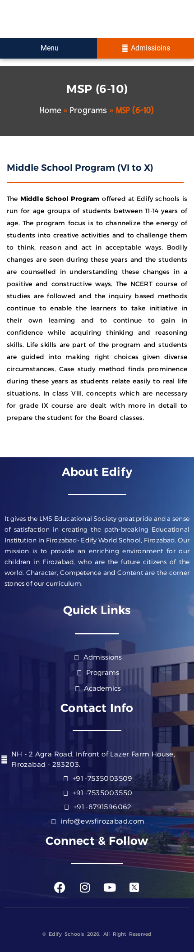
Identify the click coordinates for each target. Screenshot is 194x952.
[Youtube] (109, 887)
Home (50, 110)
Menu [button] (49, 48)
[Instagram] (85, 887)
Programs (88, 110)
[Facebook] (60, 887)
